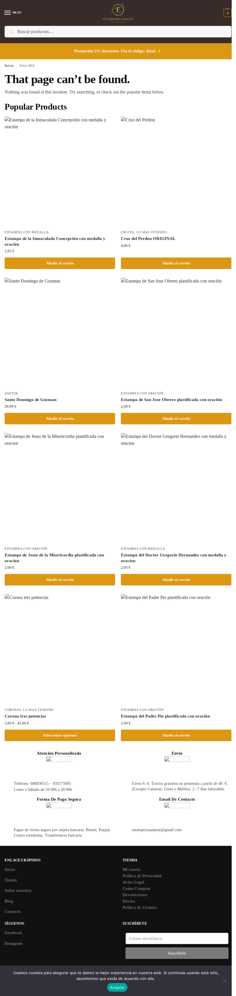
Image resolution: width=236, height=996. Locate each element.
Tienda (11, 880)
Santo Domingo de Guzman (30, 399)
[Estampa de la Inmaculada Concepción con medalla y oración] (60, 172)
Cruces (127, 232)
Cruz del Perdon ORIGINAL (148, 238)
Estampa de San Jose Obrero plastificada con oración (171, 399)
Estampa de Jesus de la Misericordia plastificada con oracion (54, 558)
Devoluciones (135, 894)
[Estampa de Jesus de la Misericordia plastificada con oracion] (60, 488)
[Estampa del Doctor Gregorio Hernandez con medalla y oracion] (176, 488)
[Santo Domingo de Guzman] (60, 333)
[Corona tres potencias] (60, 649)
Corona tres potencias (25, 716)
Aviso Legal (133, 882)
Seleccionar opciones (60, 735)
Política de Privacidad (142, 875)
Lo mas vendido (151, 232)
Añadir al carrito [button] (60, 263)
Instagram (13, 943)
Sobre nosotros (18, 890)
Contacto (13, 911)
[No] (224, 981)
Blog (9, 901)
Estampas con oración (142, 393)
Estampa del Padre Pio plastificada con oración (165, 716)
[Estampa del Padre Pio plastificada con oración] (176, 649)
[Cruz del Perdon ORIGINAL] (176, 172)
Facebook (13, 932)
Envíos (129, 901)
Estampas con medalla (27, 232)
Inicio (9, 65)
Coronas (13, 709)
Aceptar (117, 987)
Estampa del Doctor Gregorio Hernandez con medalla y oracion (174, 558)
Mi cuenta (131, 869)
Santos (11, 393)
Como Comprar (137, 888)
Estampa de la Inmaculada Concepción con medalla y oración (55, 241)
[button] (227, 13)
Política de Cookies (140, 907)
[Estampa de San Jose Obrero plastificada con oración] (176, 333)
